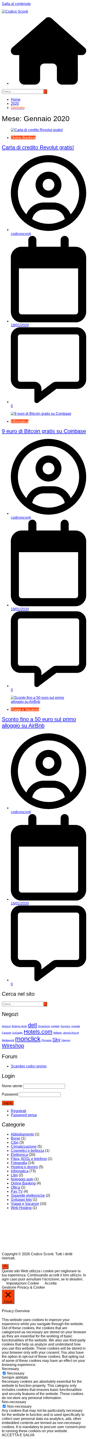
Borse (15, 1138)
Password (10, 1094)
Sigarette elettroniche (28, 1195)
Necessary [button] (10, 1369)
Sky (56, 1039)
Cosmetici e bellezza (27, 1151)
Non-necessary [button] (14, 1402)
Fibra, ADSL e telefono (29, 1159)
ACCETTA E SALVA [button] (18, 1435)
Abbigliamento (22, 1134)
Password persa (24, 1115)
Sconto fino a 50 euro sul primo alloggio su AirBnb (39, 722)
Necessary (15, 1373)
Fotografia (19, 1163)
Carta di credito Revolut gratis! (38, 147)
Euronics (65, 1026)
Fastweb (6, 1032)
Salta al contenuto (16, 4)
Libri (14, 1175)
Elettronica (19, 1155)
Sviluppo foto (21, 1200)
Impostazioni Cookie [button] (22, 1283)
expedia (75, 1026)
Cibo (15, 1142)
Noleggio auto (22, 1179)
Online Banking (23, 137)
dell (32, 1025)
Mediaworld (8, 1040)
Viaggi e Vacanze (25, 709)
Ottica (15, 1187)
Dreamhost (44, 1026)
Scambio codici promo (28, 1066)
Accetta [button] (51, 1283)
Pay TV (17, 1191)
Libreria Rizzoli (71, 1032)
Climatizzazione (24, 1146)
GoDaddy (17, 1032)
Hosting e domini (24, 1167)
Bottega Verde (19, 1026)
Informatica (19, 421)
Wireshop (13, 1046)
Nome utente (12, 1086)
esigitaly (55, 1026)
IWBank (57, 1032)
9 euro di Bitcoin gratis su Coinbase (44, 431)
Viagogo (65, 1040)
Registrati (18, 1111)
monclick (28, 1039)
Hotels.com (38, 1031)
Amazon (6, 1026)
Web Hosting (21, 1208)
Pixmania (46, 1040)
